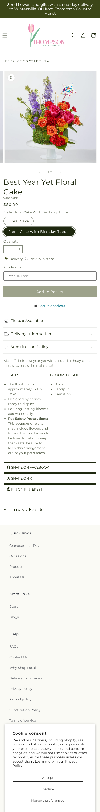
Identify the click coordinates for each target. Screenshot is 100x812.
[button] (73, 35)
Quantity (10, 241)
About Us (16, 577)
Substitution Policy (24, 710)
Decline (48, 789)
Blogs (14, 617)
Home (7, 61)
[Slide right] (60, 172)
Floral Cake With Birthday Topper (39, 231)
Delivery (16, 259)
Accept (47, 778)
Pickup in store (42, 259)
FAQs (13, 646)
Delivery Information (26, 678)
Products (16, 567)
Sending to (19, 267)
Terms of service (22, 720)
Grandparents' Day (24, 546)
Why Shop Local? (23, 668)
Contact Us (18, 657)
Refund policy (20, 699)
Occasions (17, 556)
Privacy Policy (20, 689)
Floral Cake (18, 221)
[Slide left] (40, 172)
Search (14, 606)
